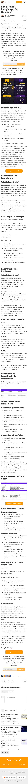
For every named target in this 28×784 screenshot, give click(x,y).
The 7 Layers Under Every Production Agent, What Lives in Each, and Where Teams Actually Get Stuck (9, 744)
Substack (6, 781)
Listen (24, 16)
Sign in (25, 2)
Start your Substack (10, 777)
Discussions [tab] (12, 710)
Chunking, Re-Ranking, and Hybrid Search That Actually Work (10, 719)
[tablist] (7, 691)
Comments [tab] (4, 692)
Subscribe (19, 2)
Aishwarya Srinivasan (10, 15)
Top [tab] (3, 710)
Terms (23, 772)
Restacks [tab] (11, 692)
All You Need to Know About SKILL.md (10, 728)
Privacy (19, 772)
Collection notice (14, 773)
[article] (14, 719)
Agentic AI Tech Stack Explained (8, 741)
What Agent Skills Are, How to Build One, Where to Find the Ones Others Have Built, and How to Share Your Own (10, 731)
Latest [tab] (6, 710)
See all (4, 752)
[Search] (25, 710)
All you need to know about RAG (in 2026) (9, 715)
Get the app (21, 777)
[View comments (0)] (8, 20)
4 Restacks (18, 676)
